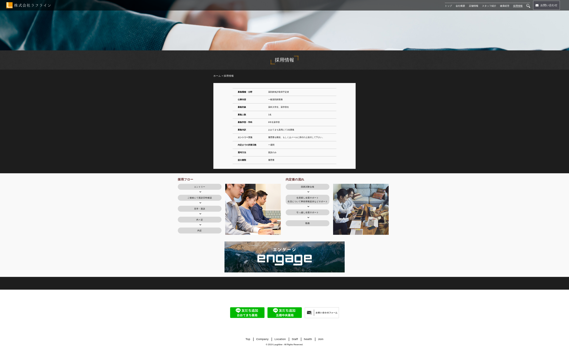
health (308, 339)
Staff (295, 339)
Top (248, 339)
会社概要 (460, 6)
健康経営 (504, 6)
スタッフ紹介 (489, 6)
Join (320, 339)
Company (262, 339)
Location (280, 339)
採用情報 (518, 6)
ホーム (217, 76)
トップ (448, 6)
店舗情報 (473, 6)
